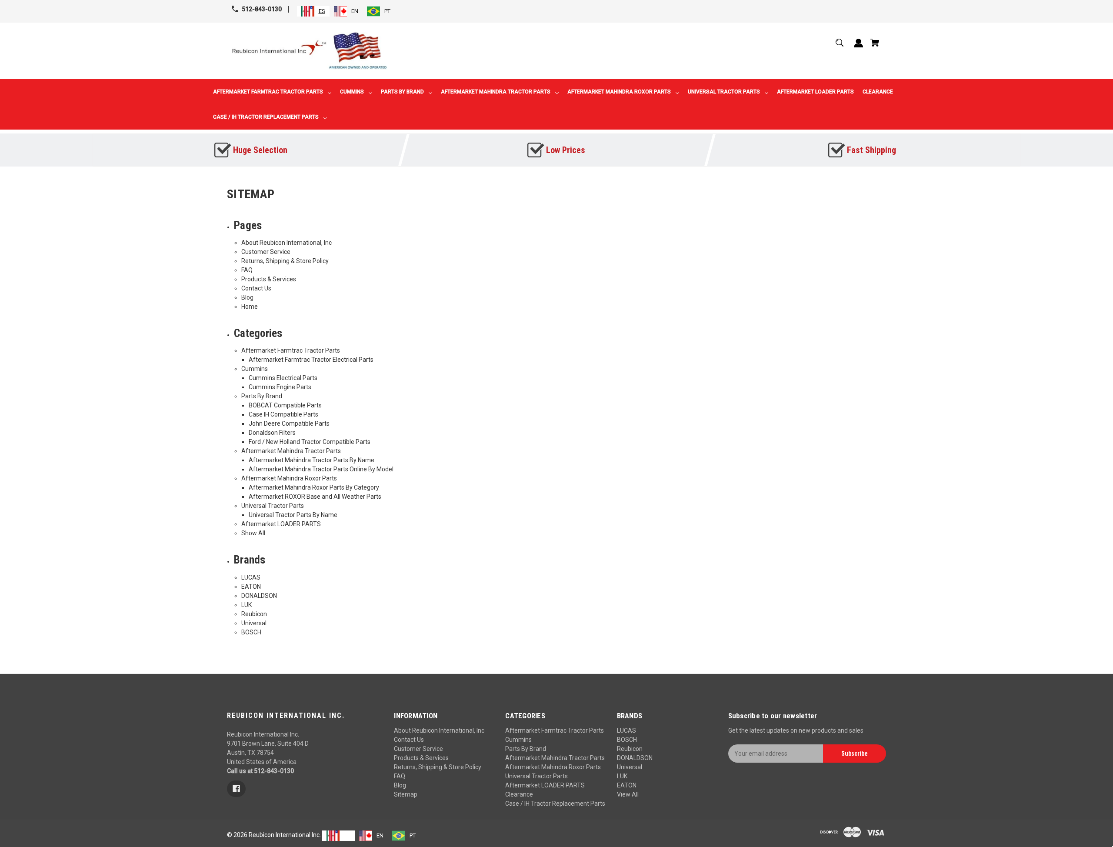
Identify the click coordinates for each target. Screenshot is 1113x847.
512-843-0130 (262, 9)
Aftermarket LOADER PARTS (281, 523)
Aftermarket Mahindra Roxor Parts (289, 478)
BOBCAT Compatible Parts (285, 405)
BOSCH (251, 632)
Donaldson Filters (272, 432)
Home (249, 306)
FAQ (247, 270)
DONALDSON (259, 595)
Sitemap (405, 794)
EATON (251, 586)
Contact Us (256, 288)
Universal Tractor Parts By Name (293, 514)
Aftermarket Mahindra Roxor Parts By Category (314, 487)
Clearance (519, 794)
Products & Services (268, 279)
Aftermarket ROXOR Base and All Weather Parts (315, 496)
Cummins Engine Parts (280, 386)
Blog (247, 297)
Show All (253, 533)
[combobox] (313, 11)
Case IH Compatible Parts (283, 414)
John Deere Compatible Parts (289, 423)
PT (387, 11)
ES (322, 11)
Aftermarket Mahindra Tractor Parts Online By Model (321, 469)
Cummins (254, 368)
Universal (254, 623)
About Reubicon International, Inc (286, 242)
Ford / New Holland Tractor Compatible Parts (309, 441)
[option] (346, 11)
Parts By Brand (261, 396)
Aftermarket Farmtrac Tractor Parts (290, 350)
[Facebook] (236, 789)
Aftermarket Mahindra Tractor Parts (291, 450)
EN (354, 11)
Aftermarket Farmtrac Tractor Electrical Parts (311, 359)
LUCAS (250, 577)
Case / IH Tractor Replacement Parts (555, 803)
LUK (246, 604)
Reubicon (254, 613)
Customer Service (265, 251)
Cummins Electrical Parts (283, 377)
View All (628, 794)
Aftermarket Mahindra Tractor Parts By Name (311, 460)
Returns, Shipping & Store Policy (285, 260)
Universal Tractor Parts (272, 505)
